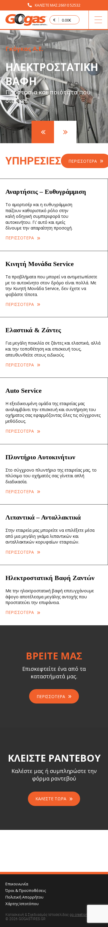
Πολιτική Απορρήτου (24, 897)
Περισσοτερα (51, 696)
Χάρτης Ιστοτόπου (22, 903)
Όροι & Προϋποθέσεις (25, 890)
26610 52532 (69, 5)
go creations (79, 915)
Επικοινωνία (16, 884)
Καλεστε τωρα (50, 798)
